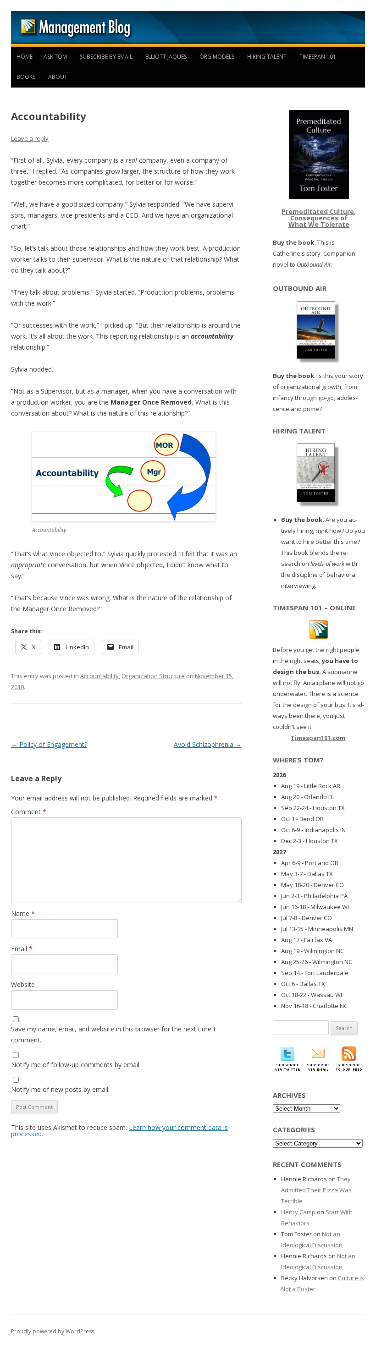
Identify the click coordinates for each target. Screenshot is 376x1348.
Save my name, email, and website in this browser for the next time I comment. (113, 1034)
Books (26, 77)
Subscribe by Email (106, 56)
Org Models (216, 56)
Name (23, 913)
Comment (28, 811)
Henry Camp (298, 1212)
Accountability (99, 676)
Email (22, 948)
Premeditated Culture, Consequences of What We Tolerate (319, 218)
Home (25, 56)
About (57, 77)
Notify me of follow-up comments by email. (76, 1064)
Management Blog (188, 29)
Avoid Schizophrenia (208, 744)
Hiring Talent (267, 56)
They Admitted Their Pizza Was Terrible (316, 1190)
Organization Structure (153, 676)
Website (23, 984)
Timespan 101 (317, 56)
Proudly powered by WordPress (52, 1331)
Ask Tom (55, 56)
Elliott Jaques (166, 56)
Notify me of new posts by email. (60, 1089)
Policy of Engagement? (49, 744)
